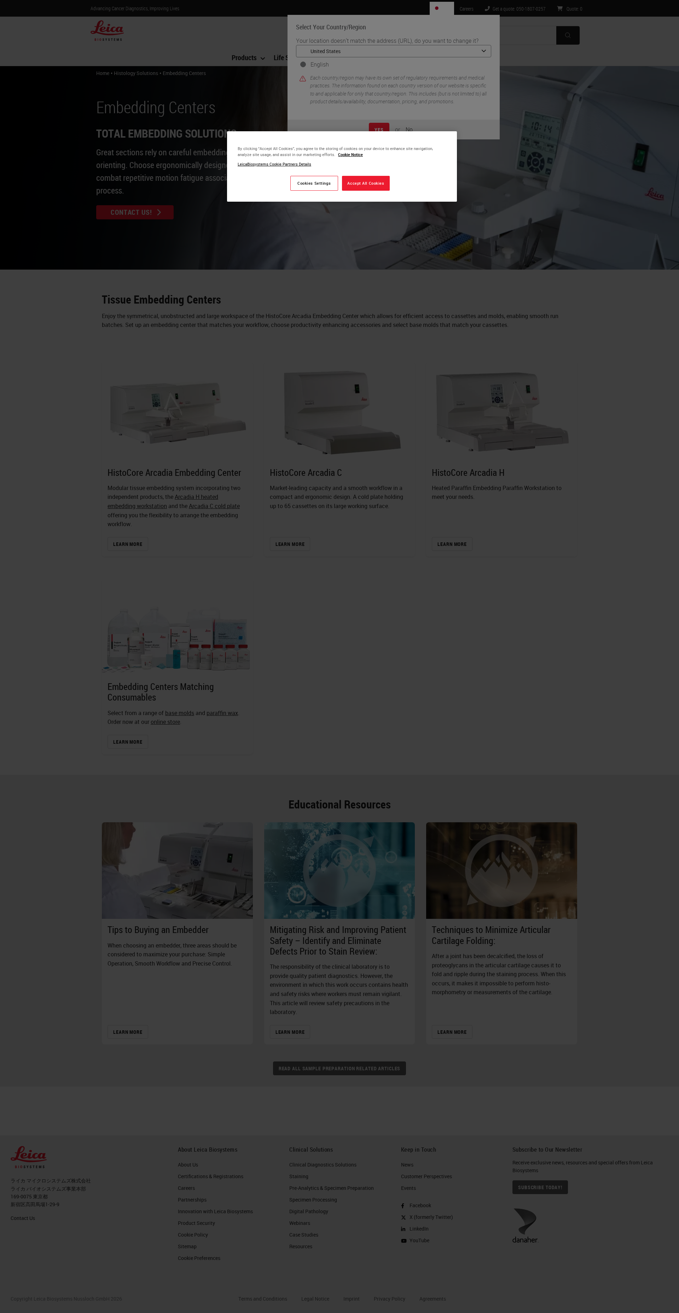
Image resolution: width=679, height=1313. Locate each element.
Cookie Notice (350, 154)
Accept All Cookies (365, 183)
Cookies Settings (314, 183)
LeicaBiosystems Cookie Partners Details (274, 164)
